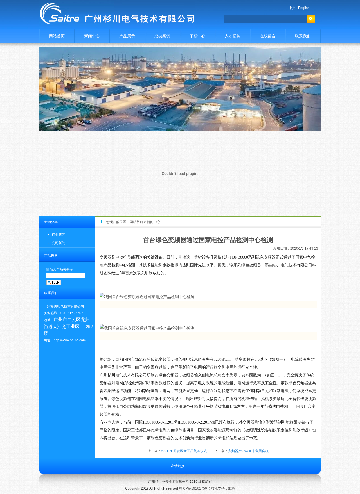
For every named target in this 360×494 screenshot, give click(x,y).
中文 (292, 8)
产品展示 (127, 36)
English (304, 8)
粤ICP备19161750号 (194, 488)
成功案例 (162, 36)
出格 (231, 488)
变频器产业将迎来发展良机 (248, 451)
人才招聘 (232, 36)
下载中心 (197, 36)
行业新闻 (58, 235)
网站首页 (57, 36)
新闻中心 (92, 36)
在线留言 (268, 36)
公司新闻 (58, 243)
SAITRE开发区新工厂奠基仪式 (184, 451)
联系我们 (303, 36)
